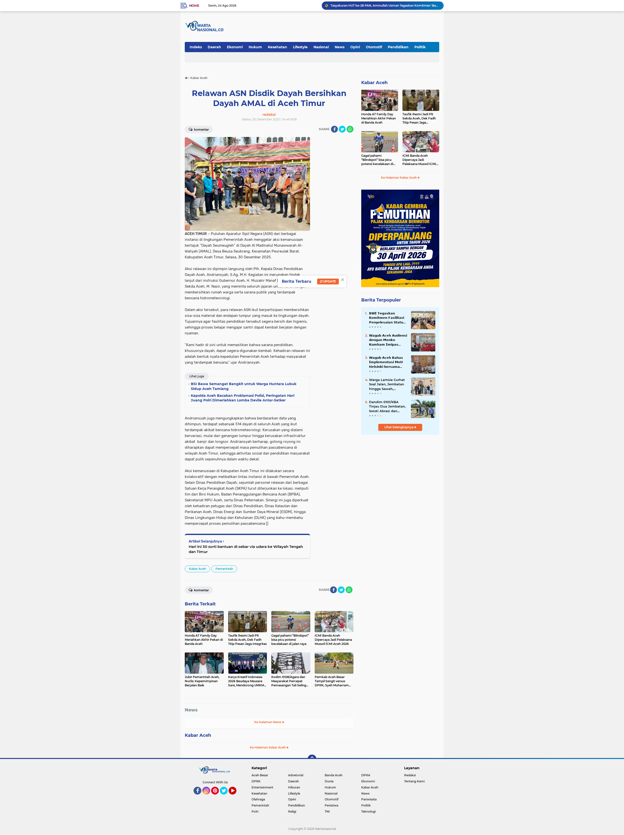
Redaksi (410, 775)
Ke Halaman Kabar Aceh (268, 747)
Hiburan (294, 787)
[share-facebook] (334, 129)
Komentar (201, 129)
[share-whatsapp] (350, 129)
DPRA (365, 775)
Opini (355, 47)
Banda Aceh (333, 775)
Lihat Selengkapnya (399, 427)
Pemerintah (224, 569)
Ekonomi (235, 47)
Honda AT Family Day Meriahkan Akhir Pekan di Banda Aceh (378, 118)
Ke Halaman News (268, 722)
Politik (420, 47)
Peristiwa (331, 805)
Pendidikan (398, 47)
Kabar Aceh (197, 569)
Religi (292, 811)
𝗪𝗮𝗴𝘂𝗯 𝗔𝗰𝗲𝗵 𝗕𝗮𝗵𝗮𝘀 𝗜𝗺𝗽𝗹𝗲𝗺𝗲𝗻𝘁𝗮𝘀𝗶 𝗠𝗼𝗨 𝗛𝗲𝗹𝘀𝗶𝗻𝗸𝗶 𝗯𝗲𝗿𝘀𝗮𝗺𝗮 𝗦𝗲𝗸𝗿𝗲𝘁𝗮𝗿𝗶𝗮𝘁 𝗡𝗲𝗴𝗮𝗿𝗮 (386, 362)
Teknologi (368, 811)
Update (329, 281)
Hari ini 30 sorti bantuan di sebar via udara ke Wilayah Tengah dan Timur (246, 549)
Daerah (214, 47)
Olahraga (258, 799)
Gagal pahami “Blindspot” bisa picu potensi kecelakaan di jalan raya (380, 5)
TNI (327, 811)
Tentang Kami (414, 781)
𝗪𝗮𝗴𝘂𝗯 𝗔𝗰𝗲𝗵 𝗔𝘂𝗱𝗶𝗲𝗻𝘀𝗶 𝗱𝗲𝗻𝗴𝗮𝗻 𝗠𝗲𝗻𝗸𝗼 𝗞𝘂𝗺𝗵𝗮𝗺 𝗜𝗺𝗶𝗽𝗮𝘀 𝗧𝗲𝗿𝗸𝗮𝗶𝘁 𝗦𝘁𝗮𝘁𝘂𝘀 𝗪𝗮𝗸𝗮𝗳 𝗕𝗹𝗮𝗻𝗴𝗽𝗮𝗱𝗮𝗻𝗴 (388, 340)
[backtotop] (312, 759)
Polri (255, 811)
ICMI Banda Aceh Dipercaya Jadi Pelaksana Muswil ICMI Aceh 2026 (419, 160)
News (339, 47)
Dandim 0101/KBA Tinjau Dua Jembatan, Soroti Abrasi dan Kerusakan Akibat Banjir (387, 406)
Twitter (226, 797)
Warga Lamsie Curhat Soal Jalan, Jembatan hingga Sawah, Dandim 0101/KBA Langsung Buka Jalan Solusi (387, 384)
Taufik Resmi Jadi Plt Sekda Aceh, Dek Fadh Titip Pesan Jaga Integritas (419, 118)
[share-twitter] (342, 129)
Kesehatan (277, 47)
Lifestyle (300, 47)
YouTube (236, 797)
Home (194, 5)
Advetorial (295, 775)
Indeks (196, 47)
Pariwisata (369, 799)
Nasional (321, 47)
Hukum (255, 47)
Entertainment (262, 787)
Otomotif (374, 47)
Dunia (329, 781)
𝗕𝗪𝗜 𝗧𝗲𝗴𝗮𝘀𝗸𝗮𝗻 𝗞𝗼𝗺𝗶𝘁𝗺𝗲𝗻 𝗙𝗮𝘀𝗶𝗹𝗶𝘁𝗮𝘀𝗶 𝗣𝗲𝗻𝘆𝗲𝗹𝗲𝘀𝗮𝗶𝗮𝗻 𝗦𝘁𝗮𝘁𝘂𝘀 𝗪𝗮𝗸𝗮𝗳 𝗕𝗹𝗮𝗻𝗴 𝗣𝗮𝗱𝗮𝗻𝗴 (387, 317)
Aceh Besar (260, 775)
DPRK (256, 781)
